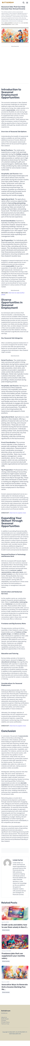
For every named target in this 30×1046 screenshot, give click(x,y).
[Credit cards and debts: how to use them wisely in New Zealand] (15, 919)
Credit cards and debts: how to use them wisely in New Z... (15, 926)
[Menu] (27, 3)
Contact (3, 1020)
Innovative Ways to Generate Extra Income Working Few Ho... (15, 986)
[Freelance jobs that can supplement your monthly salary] (15, 948)
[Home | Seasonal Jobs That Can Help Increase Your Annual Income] (8, 3)
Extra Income (5, 930)
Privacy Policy (5, 1022)
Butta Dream (5, 1019)
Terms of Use (5, 1024)
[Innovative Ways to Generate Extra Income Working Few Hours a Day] (15, 979)
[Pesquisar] (23, 3)
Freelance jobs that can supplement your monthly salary (13, 955)
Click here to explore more (18, 513)
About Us (4, 1017)
